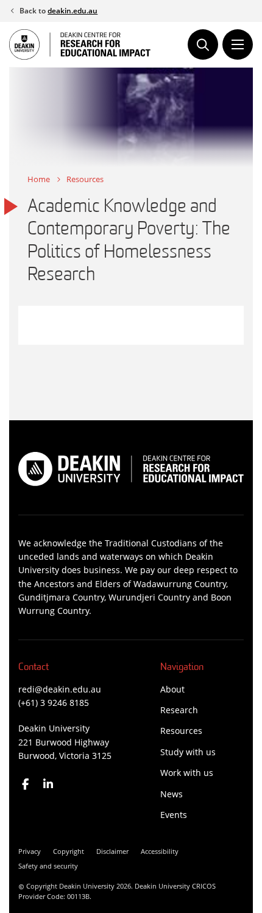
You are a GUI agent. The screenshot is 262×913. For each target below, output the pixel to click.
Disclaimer (112, 851)
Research (179, 710)
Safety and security (48, 865)
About (172, 689)
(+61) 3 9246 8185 (53, 702)
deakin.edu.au (72, 10)
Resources (85, 179)
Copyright (68, 851)
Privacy (29, 851)
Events (173, 814)
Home (38, 179)
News (171, 794)
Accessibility (160, 851)
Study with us (188, 752)
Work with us (186, 772)
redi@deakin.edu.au (59, 689)
